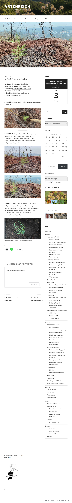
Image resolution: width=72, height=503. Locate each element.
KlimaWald (50, 282)
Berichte (27, 19)
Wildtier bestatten (54, 300)
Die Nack (52, 370)
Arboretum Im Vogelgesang (21, 88)
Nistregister (50, 392)
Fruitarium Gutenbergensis (57, 262)
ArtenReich (17, 6)
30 (53, 153)
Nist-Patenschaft (54, 414)
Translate (58, 182)
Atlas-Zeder (24, 84)
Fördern (47, 19)
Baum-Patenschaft (55, 409)
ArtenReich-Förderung (53, 404)
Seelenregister (51, 397)
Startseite (7, 19)
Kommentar (34, 284)
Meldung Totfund (54, 303)
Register (37, 19)
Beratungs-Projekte (53, 259)
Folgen (62, 166)
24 (56, 150)
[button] (56, 195)
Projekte (17, 19)
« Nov (49, 156)
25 (59, 150)
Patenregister (51, 395)
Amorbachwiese (54, 239)
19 (63, 147)
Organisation (51, 428)
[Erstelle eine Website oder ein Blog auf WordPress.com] (4, 489)
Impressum (7, 455)
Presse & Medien (52, 434)
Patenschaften (51, 406)
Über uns (58, 19)
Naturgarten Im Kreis (55, 272)
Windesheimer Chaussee (56, 372)
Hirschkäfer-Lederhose (56, 247)
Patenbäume (53, 411)
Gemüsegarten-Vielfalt (54, 381)
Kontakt (49, 436)
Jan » (63, 156)
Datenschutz (17, 455)
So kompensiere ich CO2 (56, 287)
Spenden (49, 419)
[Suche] (64, 112)
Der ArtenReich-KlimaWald (57, 285)
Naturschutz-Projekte (53, 237)
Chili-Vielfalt (52, 313)
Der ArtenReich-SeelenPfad (57, 297)
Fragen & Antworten (53, 431)
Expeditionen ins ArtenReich (55, 383)
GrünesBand (51, 280)
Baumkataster (51, 389)
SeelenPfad (50, 295)
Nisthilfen (52, 417)
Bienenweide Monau (55, 245)
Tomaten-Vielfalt (54, 318)
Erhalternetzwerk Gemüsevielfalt (57, 310)
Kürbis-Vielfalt (53, 315)
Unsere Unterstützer (53, 422)
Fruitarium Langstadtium (56, 265)
